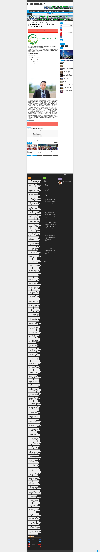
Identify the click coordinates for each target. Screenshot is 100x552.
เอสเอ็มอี (33, 306)
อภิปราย (34, 251)
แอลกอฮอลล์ (34, 519)
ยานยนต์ (55, 11)
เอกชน (29, 510)
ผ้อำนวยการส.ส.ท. (34, 417)
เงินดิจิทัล (30, 495)
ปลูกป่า (39, 412)
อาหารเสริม (30, 487)
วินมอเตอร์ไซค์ (32, 447)
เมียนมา (37, 505)
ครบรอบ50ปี (33, 362)
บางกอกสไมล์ (36, 278)
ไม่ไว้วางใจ (34, 260)
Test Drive (30, 336)
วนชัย (31, 443)
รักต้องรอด (38, 438)
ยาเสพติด (38, 189)
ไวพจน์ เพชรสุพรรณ (38, 532)
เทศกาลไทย (32, 500)
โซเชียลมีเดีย (38, 522)
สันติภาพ (33, 470)
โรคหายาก (33, 527)
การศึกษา (41, 11)
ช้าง (33, 377)
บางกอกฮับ (37, 403)
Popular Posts (61, 60)
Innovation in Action (31, 323)
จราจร (37, 368)
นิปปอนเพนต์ (30, 399)
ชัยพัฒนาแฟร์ (33, 372)
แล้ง (35, 518)
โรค (39, 309)
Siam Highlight (36, 4)
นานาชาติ (30, 398)
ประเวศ (29, 411)
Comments (70, 60)
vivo (29, 340)
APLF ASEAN (30, 315)
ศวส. (34, 448)
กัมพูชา (29, 266)
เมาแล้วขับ (32, 199)
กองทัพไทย (34, 349)
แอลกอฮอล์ (35, 185)
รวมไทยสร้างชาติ (31, 438)
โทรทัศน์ (32, 523)
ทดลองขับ (30, 389)
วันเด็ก (37, 212)
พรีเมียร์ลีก (30, 226)
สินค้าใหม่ (33, 473)
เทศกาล (29, 500)
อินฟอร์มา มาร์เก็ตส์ (31, 208)
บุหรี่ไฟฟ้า (35, 198)
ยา (38, 226)
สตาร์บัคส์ (33, 292)
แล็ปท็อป (33, 518)
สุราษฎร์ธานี (37, 474)
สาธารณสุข (34, 195)
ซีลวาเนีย (30, 380)
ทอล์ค (39, 389)
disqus (42, 155)
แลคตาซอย (30, 518)
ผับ (35, 243)
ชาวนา (38, 270)
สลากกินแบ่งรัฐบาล (32, 213)
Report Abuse (60, 177)
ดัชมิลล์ (34, 381)
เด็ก (32, 185)
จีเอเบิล (32, 269)
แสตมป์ (38, 518)
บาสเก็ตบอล (30, 279)
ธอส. (33, 393)
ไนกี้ (30, 531)
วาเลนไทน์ (30, 229)
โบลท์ (32, 234)
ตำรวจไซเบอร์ (37, 386)
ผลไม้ (29, 243)
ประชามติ (37, 408)
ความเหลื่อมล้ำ (33, 238)
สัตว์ (39, 469)
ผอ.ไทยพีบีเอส (32, 243)
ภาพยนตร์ (30, 207)
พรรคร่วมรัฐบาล (34, 420)
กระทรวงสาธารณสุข (37, 265)
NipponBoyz (34, 327)
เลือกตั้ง (32, 194)
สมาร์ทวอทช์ (36, 461)
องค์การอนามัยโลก (31, 297)
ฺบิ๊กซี (36, 252)
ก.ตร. (31, 340)
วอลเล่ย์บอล (34, 443)
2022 (44, 258)
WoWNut (37, 337)
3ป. (31, 314)
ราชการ (29, 288)
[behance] (40, 0)
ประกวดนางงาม (33, 407)
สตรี (30, 292)
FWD (35, 319)
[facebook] (31, 0)
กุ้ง (34, 355)
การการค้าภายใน (36, 350)
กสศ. (34, 190)
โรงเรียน (30, 528)
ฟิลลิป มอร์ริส (35, 424)
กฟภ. (31, 341)
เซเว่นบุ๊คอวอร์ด (35, 496)
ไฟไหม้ (37, 531)
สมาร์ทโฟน (30, 248)
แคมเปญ (30, 257)
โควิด (39, 208)
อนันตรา (30, 483)
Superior (39, 332)
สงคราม (38, 291)
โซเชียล (35, 522)
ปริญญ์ (36, 411)
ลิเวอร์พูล (36, 288)
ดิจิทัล (29, 216)
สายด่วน (39, 470)
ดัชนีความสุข (30, 381)
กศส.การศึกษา (30, 349)
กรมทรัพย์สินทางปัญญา (36, 341)
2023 (44, 184)
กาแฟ (36, 354)
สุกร (38, 473)
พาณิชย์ (29, 194)
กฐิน (36, 340)
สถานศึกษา (37, 292)
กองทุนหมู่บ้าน (38, 349)
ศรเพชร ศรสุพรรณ (31, 448)
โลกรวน (35, 528)
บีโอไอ (37, 216)
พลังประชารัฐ (30, 284)
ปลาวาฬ (36, 412)
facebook (52, 155)
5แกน (37, 260)
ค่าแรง (33, 367)
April (45, 195)
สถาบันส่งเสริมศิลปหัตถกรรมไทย (33, 457)
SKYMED (30, 332)
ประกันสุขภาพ (30, 408)
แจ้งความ (38, 514)
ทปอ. (32, 389)
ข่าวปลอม (30, 221)
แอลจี (38, 519)
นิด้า (35, 398)
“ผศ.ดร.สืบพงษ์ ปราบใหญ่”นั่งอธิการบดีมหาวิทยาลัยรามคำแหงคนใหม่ (68, 88)
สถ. (38, 247)
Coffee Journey (37, 318)
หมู (35, 478)
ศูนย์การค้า (39, 451)
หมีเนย (33, 478)
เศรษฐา (29, 509)
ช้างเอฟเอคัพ (36, 377)
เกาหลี (29, 492)
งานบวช (39, 367)
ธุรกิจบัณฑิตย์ (36, 393)
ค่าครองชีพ (30, 367)
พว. (33, 284)
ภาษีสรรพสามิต (32, 425)
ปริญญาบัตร (32, 411)
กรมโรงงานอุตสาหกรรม (31, 265)
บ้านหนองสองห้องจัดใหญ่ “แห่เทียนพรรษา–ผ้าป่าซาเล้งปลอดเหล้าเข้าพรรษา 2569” (59, 13)
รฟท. (29, 287)
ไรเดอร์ (29, 220)
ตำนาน (39, 385)
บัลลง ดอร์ (34, 403)
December (46, 185)
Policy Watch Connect (35, 328)
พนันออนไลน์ (35, 283)
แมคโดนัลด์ (35, 194)
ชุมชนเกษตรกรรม (31, 376)
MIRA (31, 261)
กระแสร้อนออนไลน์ (62, 11)
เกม (34, 203)
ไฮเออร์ (31, 235)
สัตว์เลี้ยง (30, 470)
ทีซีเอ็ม (29, 274)
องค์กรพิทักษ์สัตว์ (36, 482)
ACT (36, 314)
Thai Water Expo (34, 336)
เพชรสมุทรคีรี (33, 504)
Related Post (29, 142)
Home (28, 22)
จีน (39, 221)
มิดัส (37, 429)
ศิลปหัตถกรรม (33, 247)
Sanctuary (32, 332)
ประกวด (38, 279)
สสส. (32, 181)
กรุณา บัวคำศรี (35, 346)
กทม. (35, 199)
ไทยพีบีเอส (35, 181)
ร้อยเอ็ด (29, 442)
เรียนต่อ (39, 256)
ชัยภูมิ (37, 372)
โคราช (29, 522)
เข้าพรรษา (39, 492)
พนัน (32, 283)
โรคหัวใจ (30, 527)
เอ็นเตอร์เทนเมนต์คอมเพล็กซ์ (32, 513)
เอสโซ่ (35, 306)
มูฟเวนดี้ (34, 430)
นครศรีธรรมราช (30, 275)
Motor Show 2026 (35, 261)
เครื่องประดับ (30, 301)
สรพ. (29, 230)
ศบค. (35, 207)
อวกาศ (35, 483)
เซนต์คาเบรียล (30, 496)
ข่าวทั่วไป (37, 11)
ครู (37, 199)
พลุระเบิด (39, 421)
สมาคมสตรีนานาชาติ (31, 461)
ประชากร (34, 408)
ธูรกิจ (39, 393)
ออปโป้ (38, 483)
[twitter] (32, 0)
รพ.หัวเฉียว (30, 185)
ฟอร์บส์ (29, 424)
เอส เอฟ (30, 306)
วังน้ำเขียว (38, 443)
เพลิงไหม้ (37, 504)
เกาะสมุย (32, 492)
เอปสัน (38, 305)
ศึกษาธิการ (34, 291)
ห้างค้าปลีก (36, 296)
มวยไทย (33, 426)
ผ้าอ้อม (38, 417)
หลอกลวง (38, 478)
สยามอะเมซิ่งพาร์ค (31, 464)
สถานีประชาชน (38, 229)
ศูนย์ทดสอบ (30, 452)
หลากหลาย (30, 296)
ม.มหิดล (39, 425)
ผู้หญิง (32, 212)
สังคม (29, 469)
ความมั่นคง (38, 363)
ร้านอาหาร (32, 288)
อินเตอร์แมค (30, 488)
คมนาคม (30, 362)
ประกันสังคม (30, 225)
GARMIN (38, 319)
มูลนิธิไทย (35, 433)
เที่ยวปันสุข (30, 501)
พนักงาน (30, 283)
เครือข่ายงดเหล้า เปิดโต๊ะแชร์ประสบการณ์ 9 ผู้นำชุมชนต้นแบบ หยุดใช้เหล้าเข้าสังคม (33, 13)
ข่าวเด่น (31, 11)
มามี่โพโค (33, 429)
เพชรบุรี (29, 504)
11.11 (29, 314)
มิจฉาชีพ (33, 244)
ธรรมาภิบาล (30, 393)
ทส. (37, 389)
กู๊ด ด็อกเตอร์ (37, 355)
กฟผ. (29, 341)
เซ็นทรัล (29, 204)
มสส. (35, 426)
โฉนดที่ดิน (35, 257)
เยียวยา (36, 256)
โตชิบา (33, 309)
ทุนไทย (40, 390)
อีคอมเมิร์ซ (34, 252)
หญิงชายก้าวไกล (38, 213)
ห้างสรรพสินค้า (30, 251)
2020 (44, 261)
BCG (39, 260)
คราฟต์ (37, 362)
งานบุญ (29, 368)
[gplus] (34, 0)
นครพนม (30, 394)
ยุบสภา (38, 434)
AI (35, 235)
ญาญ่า (32, 380)
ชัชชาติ (29, 270)
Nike (31, 327)
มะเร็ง (32, 207)
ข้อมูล (38, 358)
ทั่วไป (29, 390)
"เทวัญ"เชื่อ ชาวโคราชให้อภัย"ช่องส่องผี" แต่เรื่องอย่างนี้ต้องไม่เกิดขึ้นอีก (67, 75)
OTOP (39, 261)
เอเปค (38, 306)
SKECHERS (37, 331)
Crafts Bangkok (33, 220)
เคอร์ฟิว (34, 301)
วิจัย (29, 447)
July (45, 191)
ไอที (47, 11)
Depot (33, 319)
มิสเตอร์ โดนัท (30, 430)
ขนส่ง (32, 266)
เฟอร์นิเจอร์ (33, 505)
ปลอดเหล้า (37, 225)
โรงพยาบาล (35, 234)
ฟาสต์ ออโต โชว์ (38, 284)
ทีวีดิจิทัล (34, 390)
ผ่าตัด (32, 217)
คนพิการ (33, 221)
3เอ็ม (33, 235)
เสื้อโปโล (38, 509)
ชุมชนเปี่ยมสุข (30, 377)
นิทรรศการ (38, 398)
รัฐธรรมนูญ (35, 287)
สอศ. (31, 230)
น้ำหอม (29, 402)
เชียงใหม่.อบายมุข (34, 495)
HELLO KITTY (30, 322)
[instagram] (42, 0)
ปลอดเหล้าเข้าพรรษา (31, 412)
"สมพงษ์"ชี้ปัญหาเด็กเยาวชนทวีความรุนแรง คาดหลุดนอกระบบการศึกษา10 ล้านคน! (68, 72)
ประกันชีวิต (37, 407)
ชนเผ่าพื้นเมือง (32, 371)
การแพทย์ (33, 354)
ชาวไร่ (36, 238)
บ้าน (33, 279)
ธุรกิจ (39, 190)
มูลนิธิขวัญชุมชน (38, 430)
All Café (33, 315)
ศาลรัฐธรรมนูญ (30, 291)
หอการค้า (33, 479)
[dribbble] (38, 0)
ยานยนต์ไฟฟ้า (30, 434)
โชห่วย (29, 234)
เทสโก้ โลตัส (36, 500)
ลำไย (37, 442)
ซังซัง (40, 377)
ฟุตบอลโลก (33, 226)
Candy (29, 261)
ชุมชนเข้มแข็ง (35, 376)
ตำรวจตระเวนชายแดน (31, 386)
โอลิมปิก (38, 234)
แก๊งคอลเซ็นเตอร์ (31, 514)
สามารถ (30, 199)
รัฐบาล (38, 287)
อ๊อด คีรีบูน (32, 491)
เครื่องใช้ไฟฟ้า (37, 203)
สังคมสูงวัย (32, 469)
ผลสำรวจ (30, 212)
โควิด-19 (39, 181)
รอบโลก (32, 287)
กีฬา (52, 11)
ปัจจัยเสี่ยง (35, 189)
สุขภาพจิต (37, 230)
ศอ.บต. (37, 448)
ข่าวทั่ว (32, 358)
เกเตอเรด (35, 492)
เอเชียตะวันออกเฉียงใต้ (36, 510)
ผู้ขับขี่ (29, 416)
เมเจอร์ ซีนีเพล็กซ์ (31, 305)
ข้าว (30, 22)
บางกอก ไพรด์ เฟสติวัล (31, 278)
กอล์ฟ (29, 350)
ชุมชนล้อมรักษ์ (30, 239)
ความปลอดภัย (38, 195)
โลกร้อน (38, 528)
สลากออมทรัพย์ (30, 465)
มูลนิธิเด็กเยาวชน (31, 433)
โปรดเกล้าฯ (36, 309)
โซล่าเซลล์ (30, 309)
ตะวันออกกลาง (30, 385)
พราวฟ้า (36, 421)
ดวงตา (38, 380)
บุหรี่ (32, 189)
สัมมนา (36, 470)
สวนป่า (38, 465)
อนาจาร (33, 483)
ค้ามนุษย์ (36, 367)
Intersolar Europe (37, 323)
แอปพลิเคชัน (36, 208)
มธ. (30, 426)
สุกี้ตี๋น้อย (30, 474)
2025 (44, 181)
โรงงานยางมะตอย (37, 527)
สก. (37, 452)
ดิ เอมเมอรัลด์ (37, 381)
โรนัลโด (33, 528)
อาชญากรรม (30, 252)
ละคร (34, 212)
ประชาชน (34, 225)
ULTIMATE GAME (30, 337)
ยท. (37, 433)
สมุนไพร (33, 248)
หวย (37, 207)
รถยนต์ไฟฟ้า (37, 244)
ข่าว (39, 220)
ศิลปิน (29, 451)
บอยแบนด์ (38, 402)
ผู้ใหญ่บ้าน (30, 417)
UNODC (34, 337)
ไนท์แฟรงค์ (33, 531)
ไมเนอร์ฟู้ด (30, 532)
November (46, 186)
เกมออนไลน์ (34, 300)
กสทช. (29, 238)
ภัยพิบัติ (38, 243)
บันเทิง (58, 11)
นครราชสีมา (36, 274)
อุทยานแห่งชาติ (30, 300)
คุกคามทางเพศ (36, 204)
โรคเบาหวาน (33, 310)
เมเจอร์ (34, 256)
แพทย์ (32, 257)
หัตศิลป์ (36, 479)
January (46, 257)
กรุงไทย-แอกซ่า (30, 346)
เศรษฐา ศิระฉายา (33, 509)
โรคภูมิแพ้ (30, 310)
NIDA (29, 327)
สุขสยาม (37, 217)
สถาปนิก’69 (39, 457)
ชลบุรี (39, 269)
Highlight (66, 60)
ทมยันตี (35, 389)
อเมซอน (30, 491)
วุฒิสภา (29, 247)
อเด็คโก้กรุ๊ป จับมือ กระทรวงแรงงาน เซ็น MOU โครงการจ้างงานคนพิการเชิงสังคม (68, 69)
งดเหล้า (29, 269)
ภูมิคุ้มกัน (36, 425)
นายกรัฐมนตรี (38, 186)
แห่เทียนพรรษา (30, 519)
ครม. (32, 198)
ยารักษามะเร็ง (35, 434)
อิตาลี (33, 487)
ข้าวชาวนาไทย (30, 359)
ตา (36, 385)
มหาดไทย (39, 198)
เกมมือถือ (39, 491)
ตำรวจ (31, 216)
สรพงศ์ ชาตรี (35, 464)
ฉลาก (29, 371)
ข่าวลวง (35, 358)
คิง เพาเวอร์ (36, 221)
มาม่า (35, 429)
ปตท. (29, 407)
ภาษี (29, 425)
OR (37, 327)
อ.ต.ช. (29, 482)
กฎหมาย (34, 340)
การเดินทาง (30, 354)
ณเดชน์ (35, 380)
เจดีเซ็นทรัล (37, 301)
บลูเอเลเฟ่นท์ (32, 402)
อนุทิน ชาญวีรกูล (36, 297)
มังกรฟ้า (30, 429)
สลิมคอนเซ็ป (34, 465)
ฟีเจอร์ (38, 424)
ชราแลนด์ (30, 372)
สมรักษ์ (33, 460)
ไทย (29, 235)
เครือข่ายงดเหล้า (31, 190)
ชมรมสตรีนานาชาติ (37, 371)
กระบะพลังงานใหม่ (31, 345)
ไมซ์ (39, 531)
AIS (38, 314)
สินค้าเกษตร (30, 473)
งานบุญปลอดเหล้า (33, 368)
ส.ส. (36, 247)
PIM (30, 328)
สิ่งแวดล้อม (30, 203)
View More (56, 142)
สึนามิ (36, 473)
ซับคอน (37, 239)
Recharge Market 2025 (32, 331)
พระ (33, 421)
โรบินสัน (32, 204)
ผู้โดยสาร (38, 416)
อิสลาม (38, 488)
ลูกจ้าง (39, 442)
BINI (38, 315)
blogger (32, 155)
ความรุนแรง (30, 195)
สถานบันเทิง (33, 229)
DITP (30, 319)
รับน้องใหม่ (38, 439)
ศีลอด (36, 451)
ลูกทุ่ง (29, 443)
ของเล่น (29, 358)
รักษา (29, 439)
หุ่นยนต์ (33, 296)
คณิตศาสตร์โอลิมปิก (35, 359)
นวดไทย (34, 275)
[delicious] (43, 0)
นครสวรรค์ (33, 394)
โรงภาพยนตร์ (38, 310)
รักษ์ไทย (35, 439)
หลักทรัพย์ (30, 479)
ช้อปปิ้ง (34, 239)
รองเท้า (35, 438)
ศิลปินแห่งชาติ (32, 451)
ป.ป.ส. (35, 279)
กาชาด (32, 350)
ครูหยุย (39, 362)
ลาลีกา (32, 442)
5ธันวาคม (34, 314)
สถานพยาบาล (30, 456)
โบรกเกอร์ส (35, 523)
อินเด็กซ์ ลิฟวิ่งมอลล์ (37, 487)
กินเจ (37, 220)
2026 (44, 180)
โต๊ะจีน (29, 523)
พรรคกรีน (30, 420)
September (46, 189)
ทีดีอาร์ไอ (32, 274)
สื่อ (32, 203)
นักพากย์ (38, 275)
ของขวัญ (35, 266)
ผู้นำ (31, 416)
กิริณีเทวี (32, 355)
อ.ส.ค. (32, 482)
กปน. (38, 340)
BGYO (36, 315)
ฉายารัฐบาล (35, 269)
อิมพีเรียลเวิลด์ (34, 488)
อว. (36, 251)
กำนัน (39, 354)
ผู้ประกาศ (30, 217)
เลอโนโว (35, 305)
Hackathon (33, 322)
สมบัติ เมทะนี (30, 460)
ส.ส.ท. (35, 452)
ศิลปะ (39, 212)
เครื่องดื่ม (39, 252)
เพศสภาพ (30, 505)
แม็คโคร (30, 189)
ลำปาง (35, 442)
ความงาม (34, 363)
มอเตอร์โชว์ (30, 244)
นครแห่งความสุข (37, 394)
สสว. (34, 217)
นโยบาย (35, 399)
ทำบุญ (31, 390)
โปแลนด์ (39, 523)
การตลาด (44, 11)
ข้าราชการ (38, 266)
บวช (35, 402)
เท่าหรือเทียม (33, 501)
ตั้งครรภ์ (34, 385)
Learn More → (64, 183)
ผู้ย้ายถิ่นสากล (34, 416)
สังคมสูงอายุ (36, 469)
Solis (36, 332)
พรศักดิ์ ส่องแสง (30, 421)
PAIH (39, 327)
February (46, 198)
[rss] (39, 0)
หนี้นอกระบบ (30, 478)
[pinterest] (35, 0)
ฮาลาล (36, 491)
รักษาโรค (32, 439)
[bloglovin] (36, 0)
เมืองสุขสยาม (30, 256)
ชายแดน (35, 270)
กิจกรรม (29, 355)
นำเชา (33, 398)
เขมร (38, 300)
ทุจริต (37, 390)
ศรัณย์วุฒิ (36, 447)
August (46, 190)
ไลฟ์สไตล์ (50, 11)
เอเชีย (32, 510)
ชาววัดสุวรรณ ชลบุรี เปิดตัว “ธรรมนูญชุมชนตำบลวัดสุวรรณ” (53, 151)
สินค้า (36, 248)
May (45, 194)
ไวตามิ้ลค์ (33, 532)
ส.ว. (32, 452)
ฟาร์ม (32, 424)
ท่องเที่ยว (34, 11)
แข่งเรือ (35, 514)
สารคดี (34, 230)
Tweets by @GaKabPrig (63, 93)
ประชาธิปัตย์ (34, 186)
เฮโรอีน (37, 513)
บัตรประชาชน (30, 403)
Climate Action (32, 318)
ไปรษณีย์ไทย (30, 260)
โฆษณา (32, 522)
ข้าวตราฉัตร (30, 186)
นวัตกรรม (34, 216)
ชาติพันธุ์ (32, 270)
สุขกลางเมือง (33, 474)
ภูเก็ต (36, 226)
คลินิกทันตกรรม (30, 363)
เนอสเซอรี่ (37, 501)
